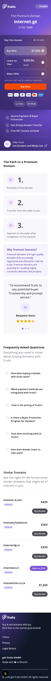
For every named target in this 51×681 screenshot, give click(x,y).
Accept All (36, 666)
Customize (25, 673)
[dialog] (25, 661)
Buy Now (25, 86)
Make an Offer (38, 568)
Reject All (14, 666)
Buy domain (39, 511)
